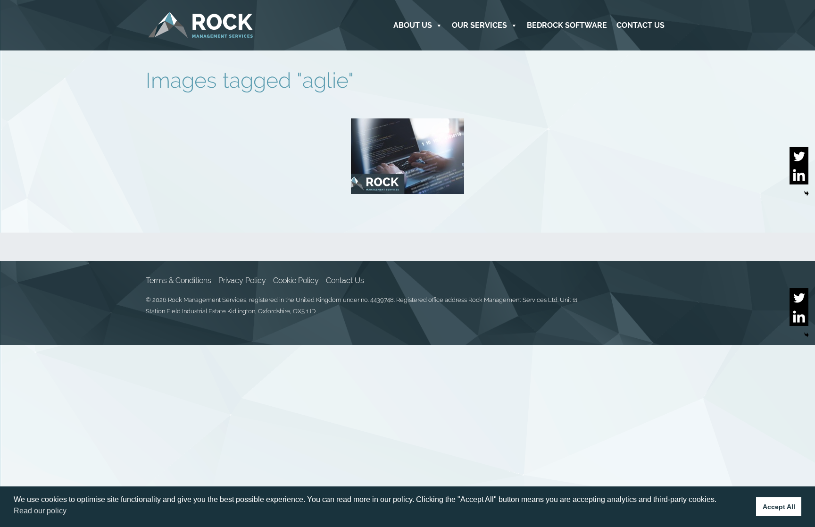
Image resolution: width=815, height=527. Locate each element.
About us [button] (412, 25)
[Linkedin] (799, 175)
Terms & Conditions (178, 280)
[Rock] (201, 25)
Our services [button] (479, 25)
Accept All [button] (779, 506)
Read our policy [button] (40, 511)
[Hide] (806, 193)
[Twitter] (799, 156)
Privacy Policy (242, 280)
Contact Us (640, 25)
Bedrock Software (567, 25)
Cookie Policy (296, 280)
